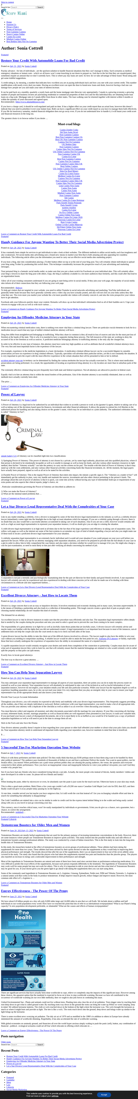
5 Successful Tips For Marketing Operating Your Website (40, 747)
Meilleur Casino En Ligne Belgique (69, 200)
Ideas (8, 1082)
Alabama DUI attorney (108, 638)
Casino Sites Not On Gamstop (69, 149)
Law (8, 1085)
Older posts (6, 1042)
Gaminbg (10, 1080)
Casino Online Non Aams (69, 215)
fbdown (19, 288)
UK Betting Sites (69, 144)
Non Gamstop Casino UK (69, 154)
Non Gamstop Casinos (16, 32)
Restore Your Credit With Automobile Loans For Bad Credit (43, 60)
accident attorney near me (12, 360)
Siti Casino (69, 198)
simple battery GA (9, 456)
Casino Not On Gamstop (69, 161)
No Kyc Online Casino (69, 212)
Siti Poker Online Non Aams (69, 227)
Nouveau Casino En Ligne (69, 220)
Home (9, 22)
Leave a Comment (36, 234)
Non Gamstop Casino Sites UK (69, 164)
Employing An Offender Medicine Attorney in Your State (40, 317)
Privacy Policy (12, 27)
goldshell (19, 812)
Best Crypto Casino (69, 222)
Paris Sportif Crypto (69, 205)
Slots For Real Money (69, 171)
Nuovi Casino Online (15, 34)
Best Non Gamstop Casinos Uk (69, 137)
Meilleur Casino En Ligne (69, 176)
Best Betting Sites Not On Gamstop (21, 41)
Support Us (11, 24)
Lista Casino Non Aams (69, 186)
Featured (4, 55)
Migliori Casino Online (16, 39)
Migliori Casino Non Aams (69, 193)
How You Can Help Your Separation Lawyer (31, 672)
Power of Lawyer (13, 394)
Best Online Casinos (69, 166)
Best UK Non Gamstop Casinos (69, 139)
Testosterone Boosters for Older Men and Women (35, 825)
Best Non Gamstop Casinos (69, 159)
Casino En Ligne (13, 37)
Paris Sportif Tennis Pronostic (69, 203)
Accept (104, 1094)
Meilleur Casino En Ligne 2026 (69, 217)
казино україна (69, 207)
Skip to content (7, 2)
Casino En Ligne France (69, 173)
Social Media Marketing (16, 1089)
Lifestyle (12, 819)
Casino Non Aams (69, 188)
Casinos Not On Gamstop (69, 142)
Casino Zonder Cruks (69, 130)
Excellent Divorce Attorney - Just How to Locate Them (39, 595)
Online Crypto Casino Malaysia (69, 224)
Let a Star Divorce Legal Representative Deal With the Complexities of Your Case (57, 506)
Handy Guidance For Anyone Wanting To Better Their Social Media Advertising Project (62, 242)
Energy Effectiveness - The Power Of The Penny (34, 891)
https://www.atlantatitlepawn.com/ (30, 102)
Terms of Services (14, 29)
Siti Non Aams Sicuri (69, 132)
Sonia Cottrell (31, 66)
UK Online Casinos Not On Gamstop (69, 152)
